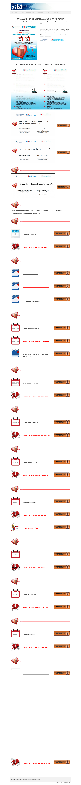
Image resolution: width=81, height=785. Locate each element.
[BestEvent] (40, 9)
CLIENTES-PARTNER (40, 12)
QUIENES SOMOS (14, 12)
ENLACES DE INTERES (55, 12)
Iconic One (58, 782)
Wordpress (69, 782)
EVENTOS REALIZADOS (30, 12)
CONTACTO (47, 12)
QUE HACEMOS (21, 12)
